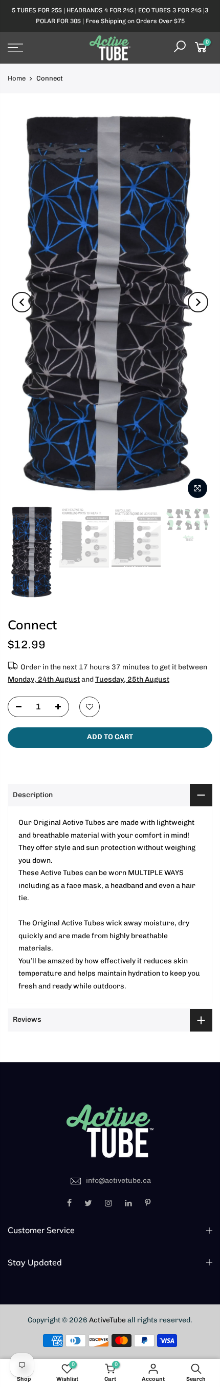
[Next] (198, 302)
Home (17, 78)
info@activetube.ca (118, 1180)
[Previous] (22, 302)
